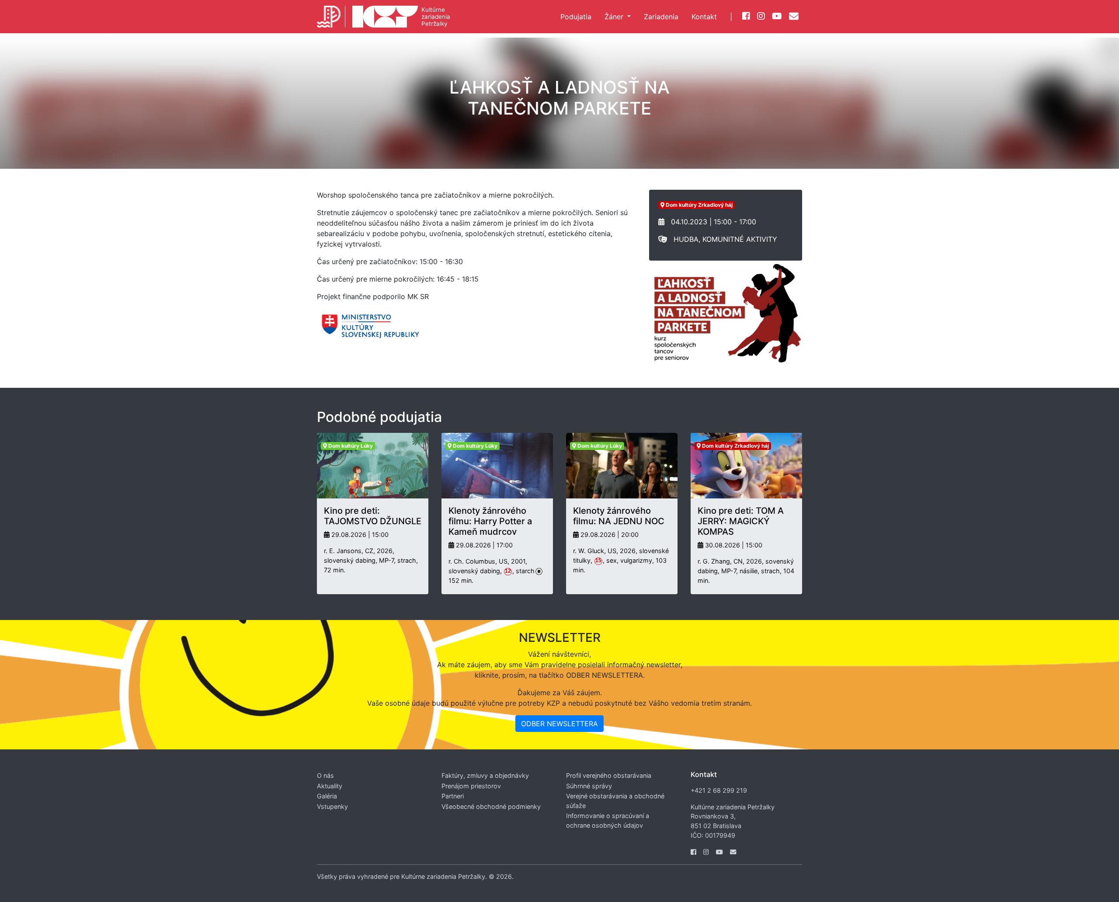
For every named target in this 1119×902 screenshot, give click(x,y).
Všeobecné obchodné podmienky (491, 806)
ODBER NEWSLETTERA (559, 723)
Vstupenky (332, 806)
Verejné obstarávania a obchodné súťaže (615, 800)
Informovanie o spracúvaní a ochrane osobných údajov (607, 820)
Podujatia (575, 16)
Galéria (327, 796)
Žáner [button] (615, 16)
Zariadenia (661, 16)
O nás (325, 775)
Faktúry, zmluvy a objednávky (485, 775)
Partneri (452, 796)
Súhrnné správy (589, 786)
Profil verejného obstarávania (608, 775)
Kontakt (704, 16)
